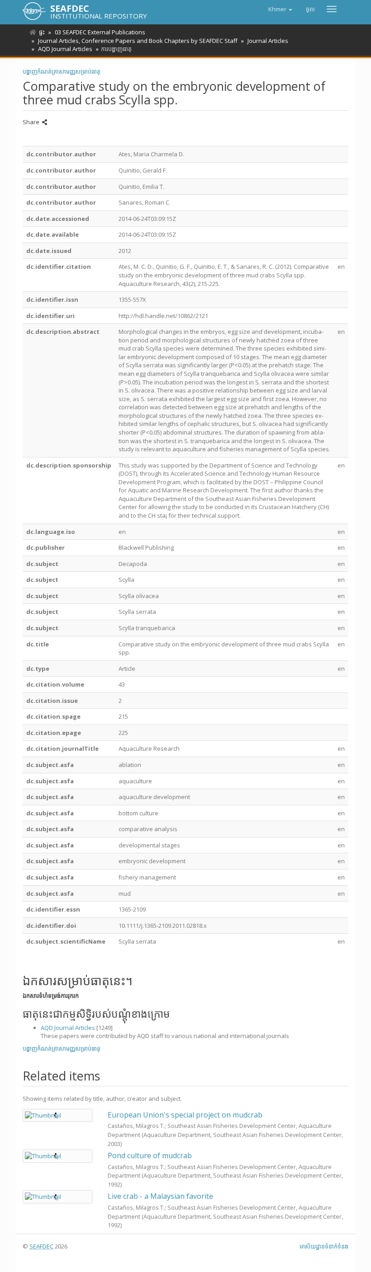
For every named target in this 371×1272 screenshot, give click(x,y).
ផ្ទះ (42, 32)
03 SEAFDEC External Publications (100, 32)
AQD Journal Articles (65, 49)
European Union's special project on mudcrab (185, 1115)
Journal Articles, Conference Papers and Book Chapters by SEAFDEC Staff (138, 41)
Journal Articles (267, 41)
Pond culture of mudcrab (150, 1155)
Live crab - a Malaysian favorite (160, 1196)
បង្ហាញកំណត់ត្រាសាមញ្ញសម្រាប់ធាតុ (61, 71)
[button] (280, 9)
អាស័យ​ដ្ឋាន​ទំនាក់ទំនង (324, 1246)
